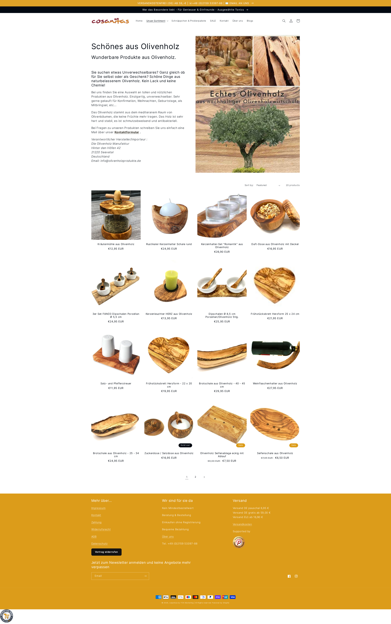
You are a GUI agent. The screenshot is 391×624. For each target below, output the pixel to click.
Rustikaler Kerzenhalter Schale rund (169, 244)
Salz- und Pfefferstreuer (115, 383)
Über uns (168, 536)
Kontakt (96, 515)
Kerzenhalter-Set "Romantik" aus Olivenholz (222, 246)
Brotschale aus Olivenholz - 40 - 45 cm (222, 385)
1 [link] (187, 477)
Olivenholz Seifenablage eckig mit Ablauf (222, 455)
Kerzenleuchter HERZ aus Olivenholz (169, 313)
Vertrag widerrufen (106, 551)
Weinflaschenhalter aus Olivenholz (275, 383)
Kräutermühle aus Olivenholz (116, 244)
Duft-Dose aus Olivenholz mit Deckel (275, 244)
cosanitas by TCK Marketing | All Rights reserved (190, 603)
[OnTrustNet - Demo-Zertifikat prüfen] (195, 616)
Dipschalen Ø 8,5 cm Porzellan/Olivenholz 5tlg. (222, 315)
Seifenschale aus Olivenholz (275, 453)
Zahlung (96, 522)
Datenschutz (99, 543)
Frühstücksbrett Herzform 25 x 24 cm (275, 313)
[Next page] (204, 477)
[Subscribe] (145, 576)
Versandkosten (242, 524)
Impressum (98, 508)
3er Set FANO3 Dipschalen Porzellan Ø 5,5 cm (116, 315)
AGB (94, 536)
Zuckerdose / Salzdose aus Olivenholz (169, 453)
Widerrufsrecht (101, 529)
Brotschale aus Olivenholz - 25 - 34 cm (116, 455)
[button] (157, 20)
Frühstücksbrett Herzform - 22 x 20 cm (169, 385)
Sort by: (249, 185)
